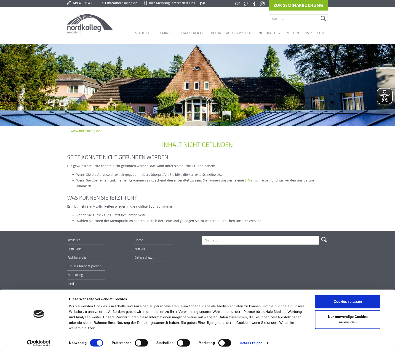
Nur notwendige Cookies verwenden (348, 319)
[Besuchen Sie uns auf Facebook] (254, 3)
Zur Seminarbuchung (298, 5)
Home (138, 240)
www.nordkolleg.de (85, 131)
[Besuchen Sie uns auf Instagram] (262, 3)
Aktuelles (73, 240)
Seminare (74, 248)
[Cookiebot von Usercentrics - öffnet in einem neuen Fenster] (39, 343)
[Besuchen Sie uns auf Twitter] (245, 3)
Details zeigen (251, 343)
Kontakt (139, 248)
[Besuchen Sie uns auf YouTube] (237, 3)
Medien (72, 284)
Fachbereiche (77, 257)
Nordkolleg (75, 275)
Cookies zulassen (348, 301)
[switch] (141, 343)
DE (202, 3)
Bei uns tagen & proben (84, 266)
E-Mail (249, 180)
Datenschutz (143, 257)
